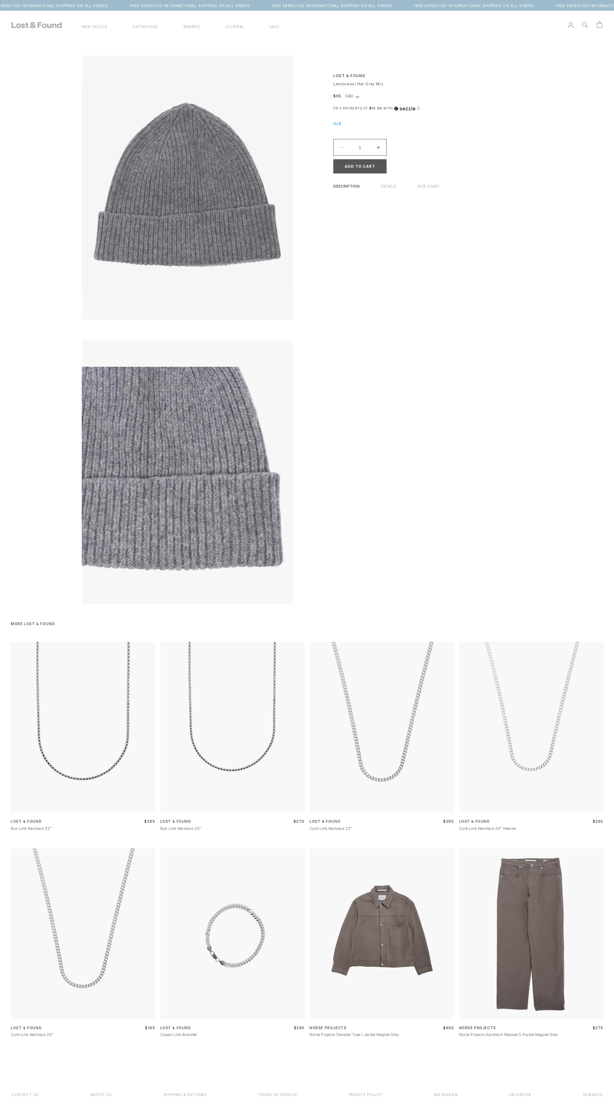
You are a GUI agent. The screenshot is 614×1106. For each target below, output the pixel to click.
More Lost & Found (33, 624)
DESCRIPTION (346, 186)
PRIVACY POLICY (365, 1094)
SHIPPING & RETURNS (185, 1094)
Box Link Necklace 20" (180, 828)
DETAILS (388, 186)
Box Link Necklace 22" (31, 828)
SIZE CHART (429, 186)
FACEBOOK (520, 1094)
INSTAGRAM (446, 1094)
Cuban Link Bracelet (178, 1034)
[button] (145, 27)
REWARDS (593, 1094)
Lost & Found (349, 76)
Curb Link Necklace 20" (32, 1034)
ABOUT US (101, 1094)
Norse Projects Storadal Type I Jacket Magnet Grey (354, 1034)
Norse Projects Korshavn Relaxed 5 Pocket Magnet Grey (508, 1034)
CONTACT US (25, 1094)
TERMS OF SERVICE (277, 1094)
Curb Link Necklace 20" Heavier (487, 828)
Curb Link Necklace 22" (330, 828)
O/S (337, 124)
